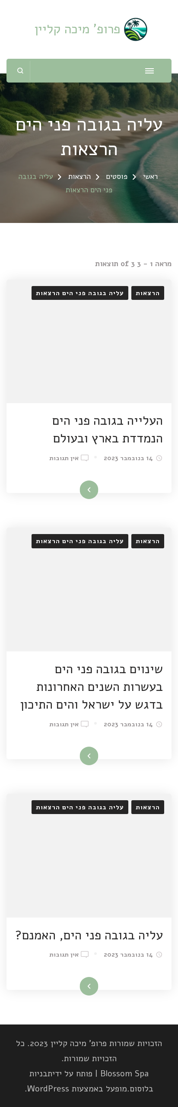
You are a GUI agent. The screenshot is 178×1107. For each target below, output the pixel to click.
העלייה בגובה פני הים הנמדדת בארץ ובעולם (107, 429)
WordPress (48, 1088)
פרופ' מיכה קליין (77, 29)
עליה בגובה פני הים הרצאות (80, 293)
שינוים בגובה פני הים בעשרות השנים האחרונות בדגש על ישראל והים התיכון (91, 686)
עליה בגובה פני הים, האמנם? (89, 935)
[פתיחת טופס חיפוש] (20, 70)
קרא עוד (101, 491)
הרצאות (148, 293)
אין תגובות (64, 458)
